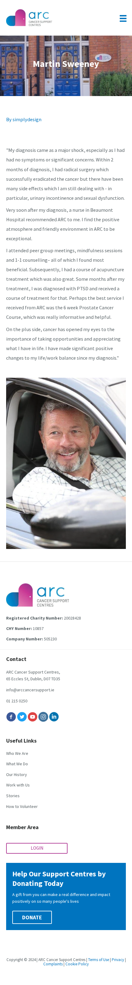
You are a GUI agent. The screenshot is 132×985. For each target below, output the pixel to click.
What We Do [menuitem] (17, 764)
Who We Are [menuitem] (17, 753)
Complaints (53, 964)
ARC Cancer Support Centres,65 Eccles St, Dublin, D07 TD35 (33, 675)
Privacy (118, 959)
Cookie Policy (77, 964)
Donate (32, 917)
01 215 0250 (16, 701)
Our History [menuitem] (16, 774)
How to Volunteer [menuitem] (22, 806)
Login (37, 848)
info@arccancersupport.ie (30, 690)
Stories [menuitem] (13, 795)
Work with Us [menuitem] (18, 785)
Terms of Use (98, 959)
